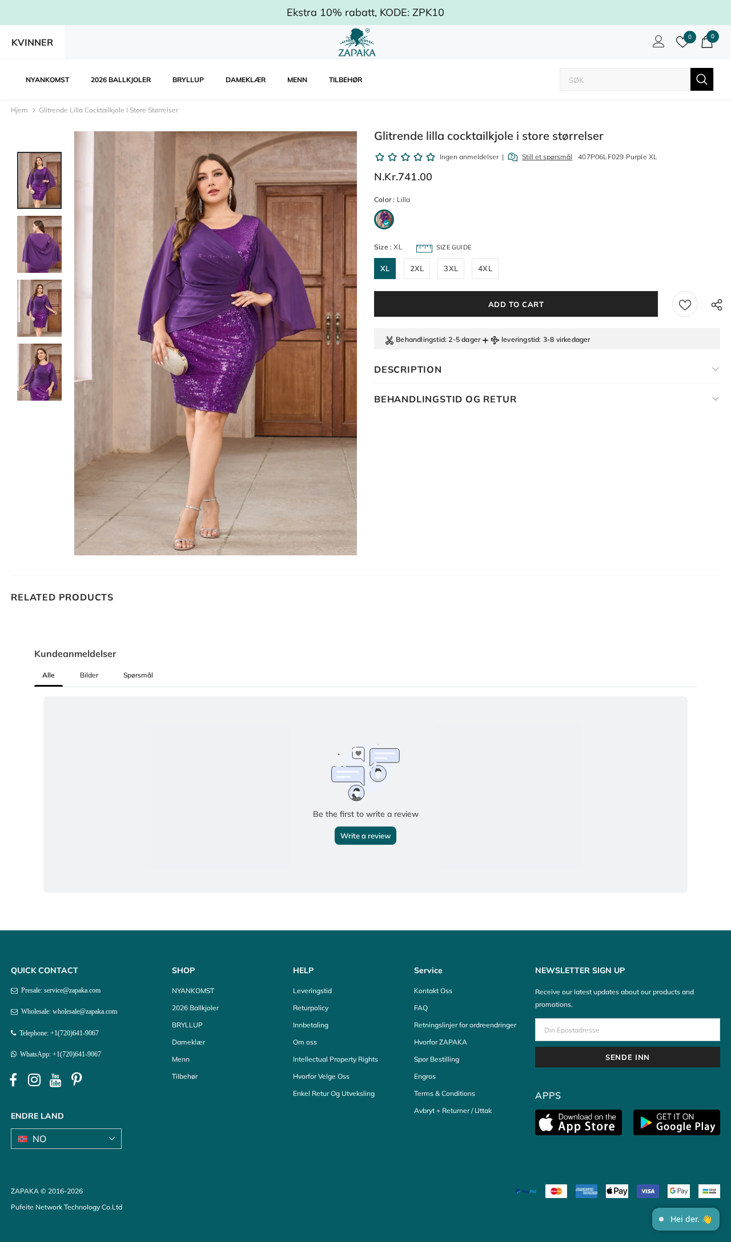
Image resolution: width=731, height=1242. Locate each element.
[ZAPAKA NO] (356, 42)
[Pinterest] (76, 1080)
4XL (485, 268)
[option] (215, 343)
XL (384, 268)
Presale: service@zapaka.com (59, 990)
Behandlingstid (420, 339)
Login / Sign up (657, 44)
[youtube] (55, 1080)
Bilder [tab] (89, 675)
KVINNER (32, 42)
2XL (417, 268)
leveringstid (520, 339)
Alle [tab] (48, 675)
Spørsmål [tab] (138, 675)
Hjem (19, 110)
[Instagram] (34, 1080)
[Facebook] (13, 1080)
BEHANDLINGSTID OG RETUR (445, 399)
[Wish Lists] (685, 304)
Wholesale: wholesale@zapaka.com (67, 1011)
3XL (451, 268)
